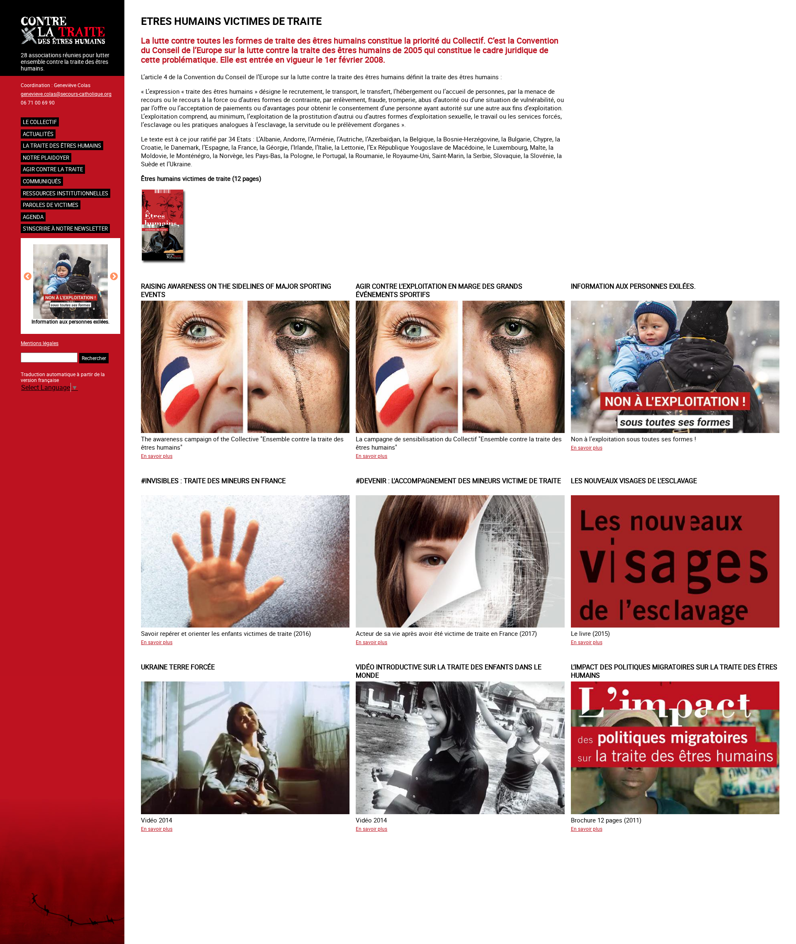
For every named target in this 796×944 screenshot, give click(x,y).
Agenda (33, 217)
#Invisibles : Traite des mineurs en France (70, 321)
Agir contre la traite (53, 169)
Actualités (38, 134)
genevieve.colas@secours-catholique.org (66, 93)
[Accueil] (70, 31)
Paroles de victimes (50, 205)
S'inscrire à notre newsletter (65, 228)
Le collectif (40, 122)
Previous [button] (27, 276)
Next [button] (114, 276)
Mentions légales (39, 343)
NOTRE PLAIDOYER (46, 157)
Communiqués (42, 181)
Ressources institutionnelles (65, 193)
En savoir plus (156, 456)
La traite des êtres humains (62, 145)
